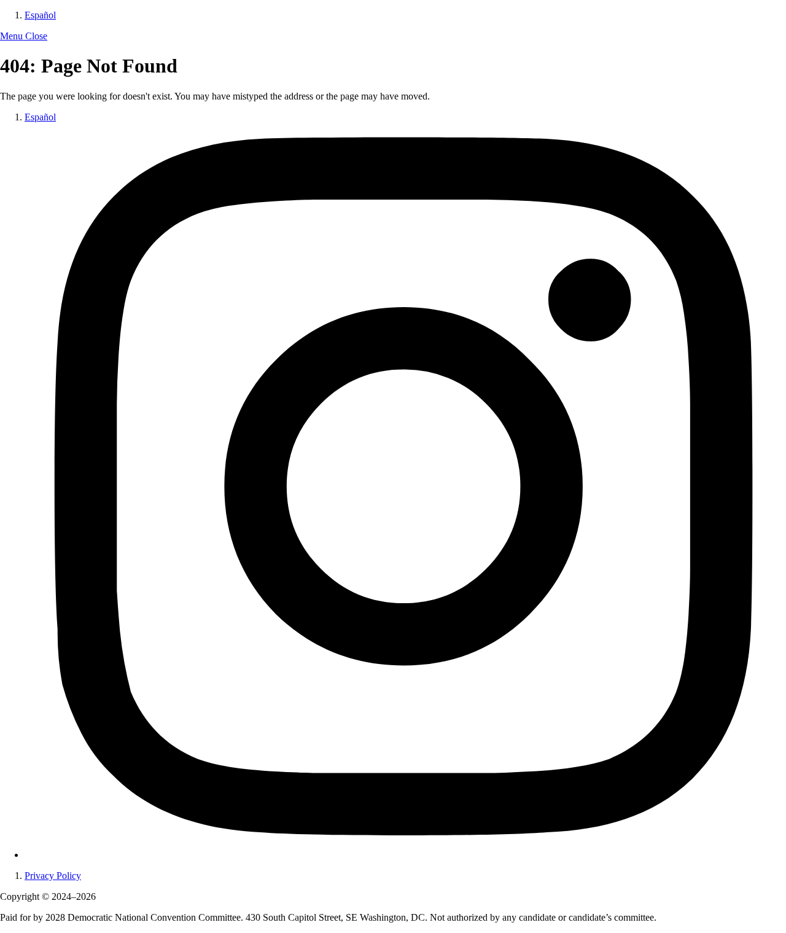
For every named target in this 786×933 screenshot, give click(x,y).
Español (40, 15)
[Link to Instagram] (405, 854)
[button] (23, 36)
